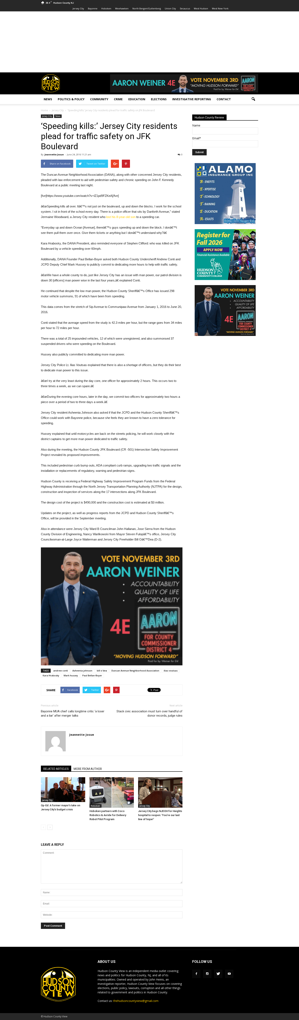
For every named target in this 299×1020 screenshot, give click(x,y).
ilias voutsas (171, 670)
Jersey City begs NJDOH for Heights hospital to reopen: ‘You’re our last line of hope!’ (160, 815)
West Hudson (201, 8)
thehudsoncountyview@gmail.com (135, 1001)
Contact (224, 99)
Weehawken (122, 8)
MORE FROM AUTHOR (88, 768)
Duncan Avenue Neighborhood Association (135, 670)
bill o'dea (102, 670)
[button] (253, 99)
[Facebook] (196, 974)
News (48, 99)
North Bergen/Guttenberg (146, 8)
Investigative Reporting (191, 99)
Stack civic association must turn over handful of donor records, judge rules (149, 713)
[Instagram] (207, 974)
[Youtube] (229, 974)
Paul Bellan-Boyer (92, 675)
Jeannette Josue (54, 154)
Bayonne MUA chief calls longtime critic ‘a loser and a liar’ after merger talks (72, 713)
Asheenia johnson (82, 670)
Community (99, 99)
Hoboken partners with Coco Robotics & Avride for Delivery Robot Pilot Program (107, 815)
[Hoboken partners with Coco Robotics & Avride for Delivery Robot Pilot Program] (111, 792)
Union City (170, 8)
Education (136, 99)
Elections (159, 99)
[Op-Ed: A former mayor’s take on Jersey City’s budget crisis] (63, 789)
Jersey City (78, 8)
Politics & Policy (71, 99)
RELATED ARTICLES (56, 768)
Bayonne (92, 8)
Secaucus (185, 8)
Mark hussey (71, 675)
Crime (118, 99)
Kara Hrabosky (51, 675)
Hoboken (106, 8)
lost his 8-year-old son (120, 217)
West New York (220, 8)
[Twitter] (218, 974)
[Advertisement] (149, 41)
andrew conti (60, 670)
